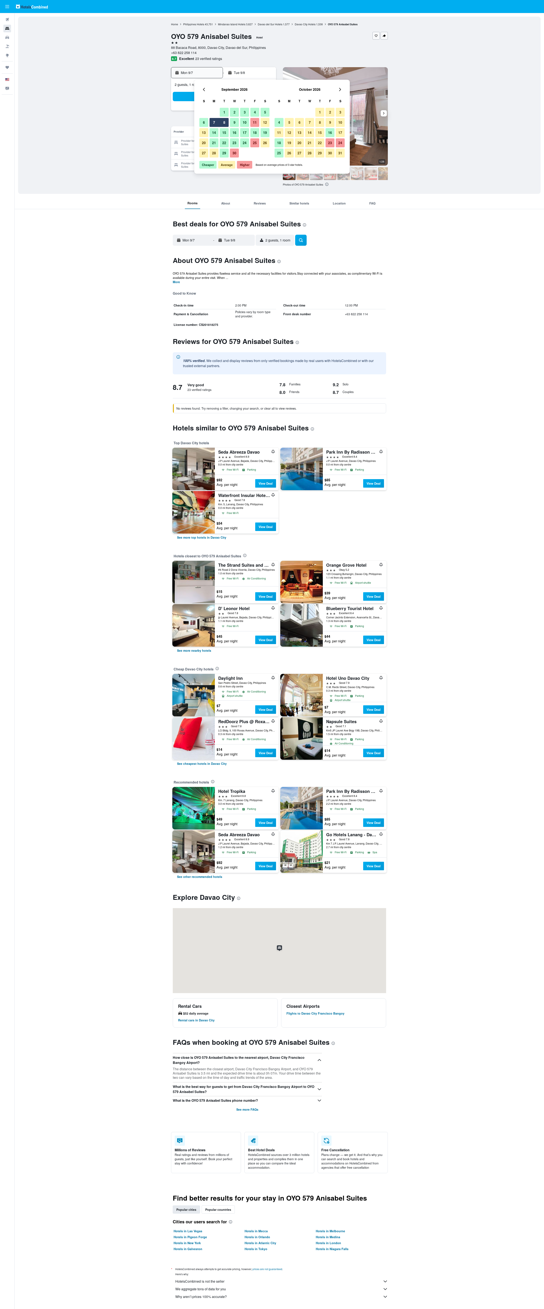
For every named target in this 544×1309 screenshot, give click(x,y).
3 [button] (245, 112)
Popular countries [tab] (218, 1209)
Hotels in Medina (328, 1237)
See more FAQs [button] (247, 1109)
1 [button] (224, 112)
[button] (7, 6)
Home (174, 24)
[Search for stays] (7, 28)
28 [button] (214, 152)
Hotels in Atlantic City (260, 1243)
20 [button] (204, 142)
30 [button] (234, 152)
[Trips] (7, 67)
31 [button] (340, 152)
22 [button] (224, 142)
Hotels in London (328, 1243)
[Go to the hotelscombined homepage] (31, 6)
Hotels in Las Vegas (188, 1231)
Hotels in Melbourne (330, 1231)
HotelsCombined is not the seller (199, 1281)
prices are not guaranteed (267, 1269)
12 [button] (265, 122)
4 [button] (255, 112)
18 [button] (255, 132)
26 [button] (265, 142)
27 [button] (204, 152)
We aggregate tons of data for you (200, 1288)
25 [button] (255, 142)
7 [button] (214, 122)
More (176, 282)
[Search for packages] (7, 46)
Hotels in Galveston (188, 1249)
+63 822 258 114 (184, 52)
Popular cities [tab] (186, 1209)
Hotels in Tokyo (256, 1249)
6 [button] (204, 122)
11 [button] (255, 122)
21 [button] (214, 142)
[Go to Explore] (7, 55)
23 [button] (234, 142)
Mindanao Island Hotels (231, 24)
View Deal (266, 483)
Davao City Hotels (305, 24)
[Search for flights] (7, 19)
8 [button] (224, 122)
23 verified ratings (208, 58)
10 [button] (244, 122)
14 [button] (214, 132)
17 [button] (244, 132)
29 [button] (224, 152)
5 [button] (265, 112)
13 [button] (204, 132)
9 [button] (234, 122)
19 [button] (265, 132)
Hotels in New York (187, 1243)
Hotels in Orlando (257, 1237)
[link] (202, 537)
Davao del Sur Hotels (270, 24)
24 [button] (244, 142)
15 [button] (224, 132)
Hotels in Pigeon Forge (190, 1237)
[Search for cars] (7, 37)
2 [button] (234, 112)
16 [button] (234, 132)
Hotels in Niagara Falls (332, 1249)
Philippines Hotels (193, 24)
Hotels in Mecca (256, 1231)
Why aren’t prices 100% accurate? (201, 1296)
